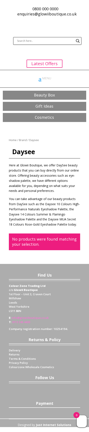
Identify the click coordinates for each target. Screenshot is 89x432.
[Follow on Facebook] (31, 389)
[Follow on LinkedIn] (48, 389)
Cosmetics (44, 117)
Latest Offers (44, 63)
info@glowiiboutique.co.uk (30, 318)
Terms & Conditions (22, 359)
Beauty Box (44, 95)
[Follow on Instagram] (57, 389)
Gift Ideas (44, 106)
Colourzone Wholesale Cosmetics (31, 367)
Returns (14, 354)
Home (13, 140)
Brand (23, 140)
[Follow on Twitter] (40, 389)
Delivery (14, 350)
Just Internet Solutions (53, 425)
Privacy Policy (18, 363)
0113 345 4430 (21, 322)
